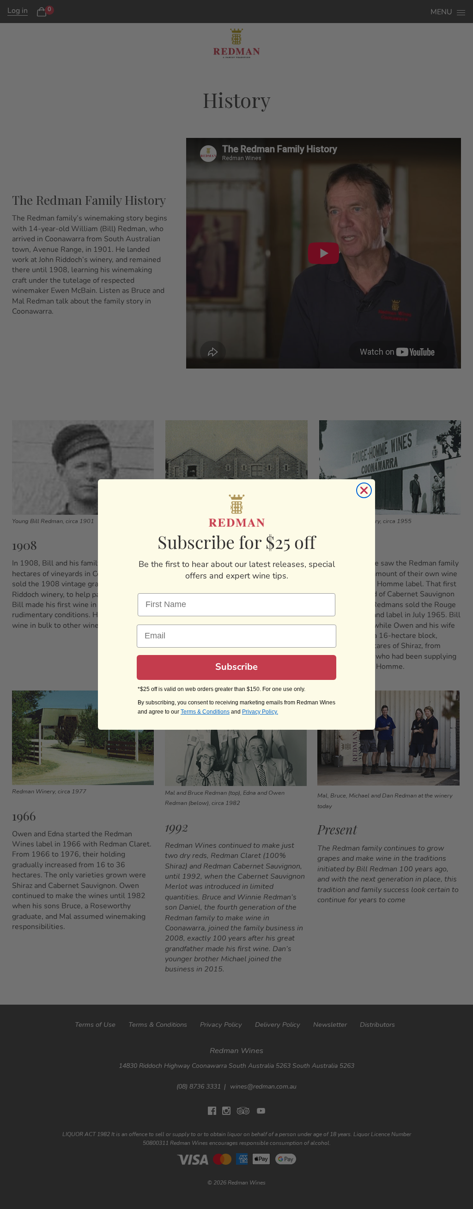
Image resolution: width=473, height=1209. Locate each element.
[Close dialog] (364, 490)
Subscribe (236, 667)
